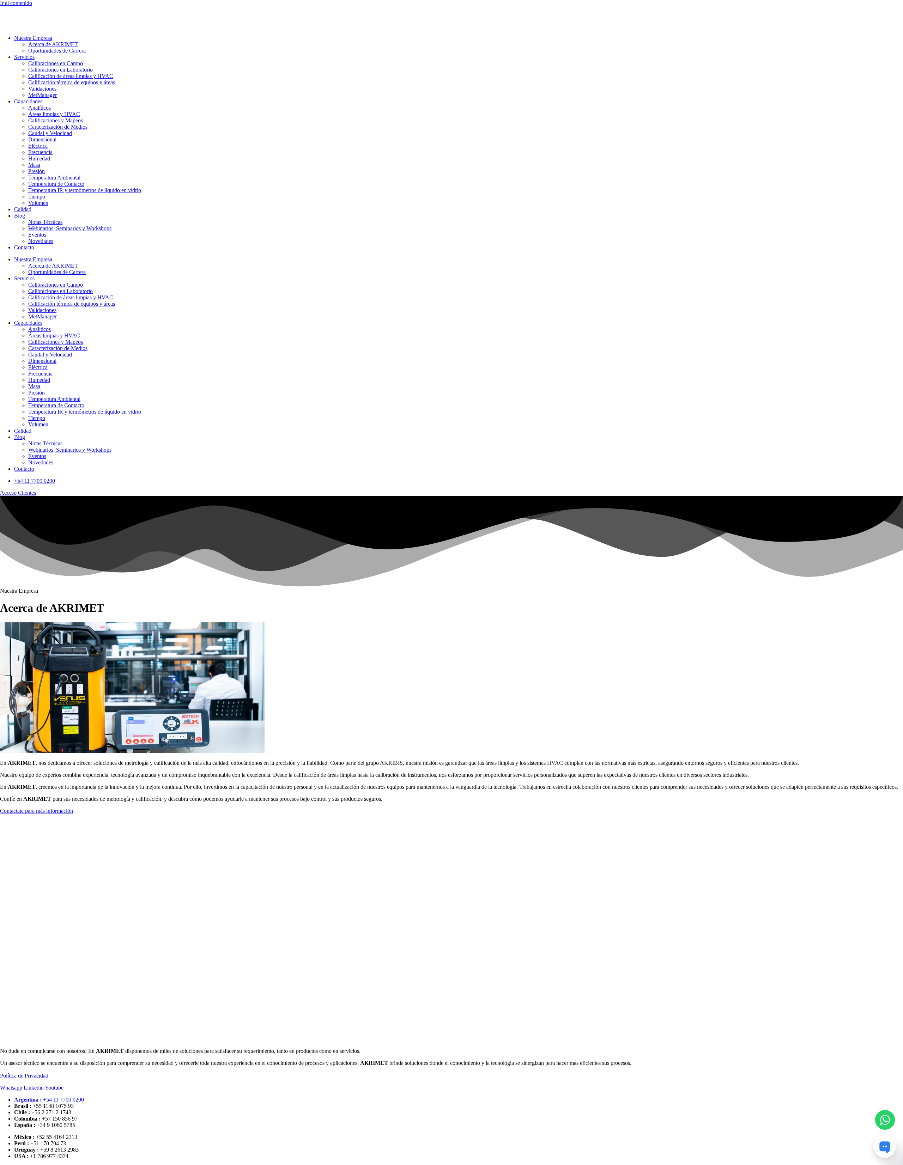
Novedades (40, 241)
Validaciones (42, 89)
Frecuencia (40, 152)
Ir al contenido (16, 3)
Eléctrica (38, 146)
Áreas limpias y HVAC (54, 114)
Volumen (38, 203)
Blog (19, 216)
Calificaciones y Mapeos (55, 120)
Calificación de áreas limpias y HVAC (70, 76)
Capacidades (28, 101)
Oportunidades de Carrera (57, 51)
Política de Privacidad (24, 1076)
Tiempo (36, 197)
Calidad (22, 209)
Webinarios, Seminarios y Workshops (69, 228)
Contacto (24, 247)
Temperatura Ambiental (54, 178)
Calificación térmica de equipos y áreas (71, 82)
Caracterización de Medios (57, 127)
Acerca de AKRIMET (53, 44)
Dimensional (42, 139)
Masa (34, 165)
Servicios (24, 57)
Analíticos (39, 108)
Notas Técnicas (45, 222)
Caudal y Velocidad (50, 133)
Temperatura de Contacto (56, 184)
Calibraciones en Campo (55, 63)
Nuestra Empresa (33, 38)
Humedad (39, 158)
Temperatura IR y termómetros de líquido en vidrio (84, 190)
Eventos (37, 235)
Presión (36, 171)
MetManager (42, 95)
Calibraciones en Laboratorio (60, 70)
